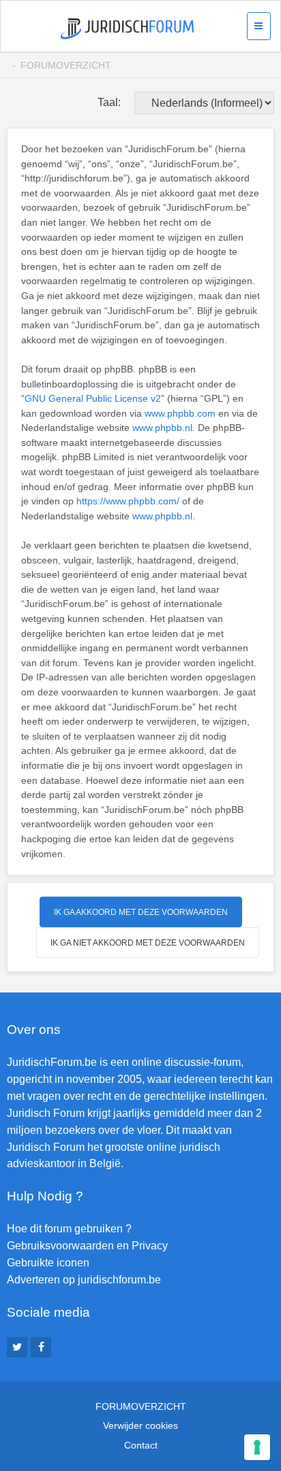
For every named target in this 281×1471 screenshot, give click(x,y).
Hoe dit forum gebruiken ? (69, 1228)
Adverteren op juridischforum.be (84, 1279)
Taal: (109, 102)
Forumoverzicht (65, 65)
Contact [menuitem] (141, 1445)
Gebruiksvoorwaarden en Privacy (87, 1245)
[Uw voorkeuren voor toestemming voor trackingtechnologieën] (257, 1447)
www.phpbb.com (180, 413)
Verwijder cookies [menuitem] (140, 1425)
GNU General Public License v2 (93, 398)
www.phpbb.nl (162, 427)
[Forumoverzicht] (127, 28)
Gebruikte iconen (48, 1262)
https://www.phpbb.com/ (127, 501)
